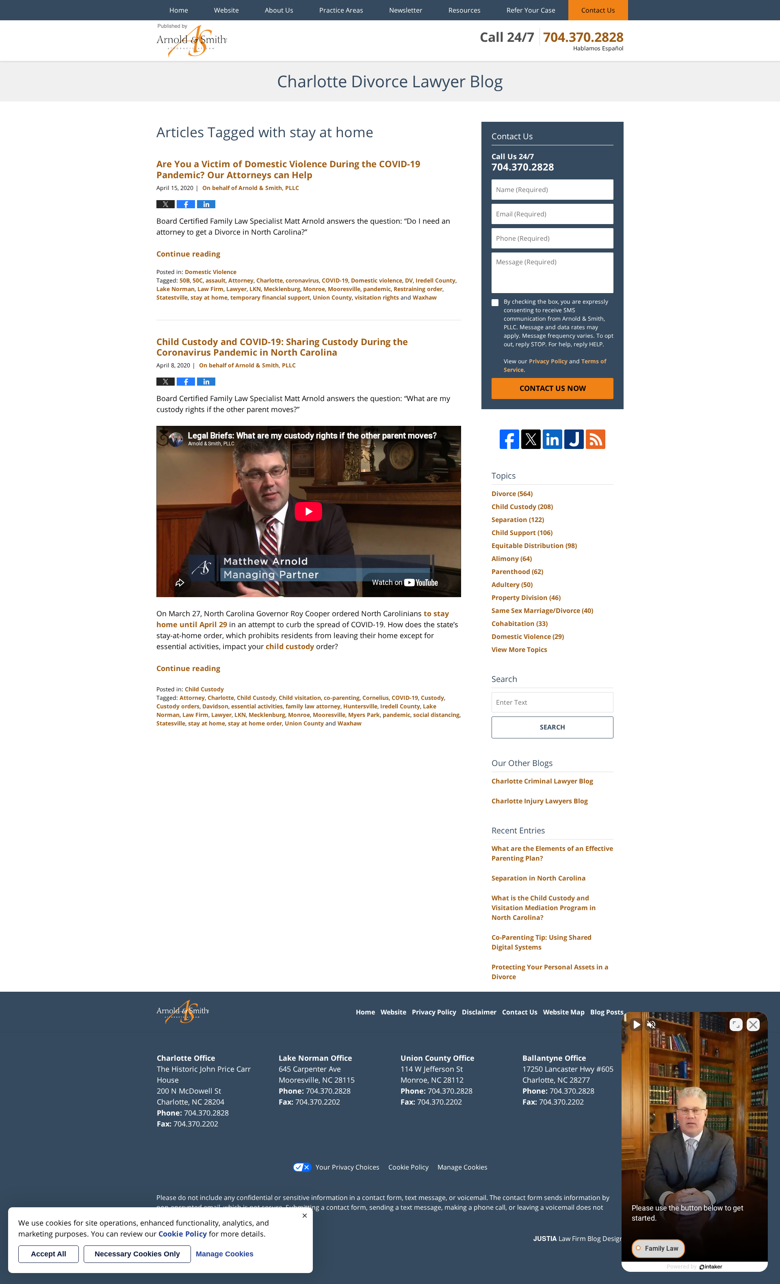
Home (178, 10)
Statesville (170, 723)
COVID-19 (335, 280)
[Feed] (595, 439)
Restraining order (418, 289)
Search (552, 727)
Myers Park (364, 715)
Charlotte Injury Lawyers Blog (540, 800)
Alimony (512, 558)
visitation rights (377, 297)
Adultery (512, 584)
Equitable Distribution (534, 545)
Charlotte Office (186, 1058)
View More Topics (519, 649)
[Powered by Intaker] (711, 1267)
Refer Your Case (531, 10)
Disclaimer (479, 1012)
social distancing (436, 715)
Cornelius (375, 697)
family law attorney (313, 706)
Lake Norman (175, 289)
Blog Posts (607, 1012)
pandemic (377, 289)
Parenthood (517, 571)
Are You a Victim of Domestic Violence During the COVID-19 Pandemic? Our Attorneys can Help (288, 169)
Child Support (522, 532)
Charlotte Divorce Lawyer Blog (191, 40)
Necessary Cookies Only (137, 1254)
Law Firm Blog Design (578, 1238)
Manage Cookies (463, 1167)
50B (185, 280)
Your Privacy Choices (347, 1167)
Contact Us (598, 10)
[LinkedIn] (552, 439)
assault (215, 280)
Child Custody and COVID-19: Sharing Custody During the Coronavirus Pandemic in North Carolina (282, 346)
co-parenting (342, 697)
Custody (432, 697)
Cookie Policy (408, 1167)
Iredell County (435, 280)
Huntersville (360, 706)
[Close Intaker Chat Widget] (753, 1024)
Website (226, 10)
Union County (332, 297)
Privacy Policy (548, 361)
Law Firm (210, 289)
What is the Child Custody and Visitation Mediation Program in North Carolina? (544, 907)
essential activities (257, 706)
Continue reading (188, 254)
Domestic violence (376, 280)
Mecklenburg (282, 289)
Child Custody (204, 689)
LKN (255, 289)
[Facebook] (509, 439)
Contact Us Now (553, 388)
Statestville (172, 297)
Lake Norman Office (315, 1058)
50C (198, 280)
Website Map (564, 1012)
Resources (464, 10)
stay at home (209, 297)
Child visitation (300, 697)
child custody (290, 646)
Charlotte (269, 280)
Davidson (215, 706)
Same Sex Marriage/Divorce (542, 610)
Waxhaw (425, 297)
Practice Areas (341, 10)
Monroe (314, 289)
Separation (518, 519)
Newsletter (405, 10)
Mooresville (344, 289)
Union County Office (437, 1058)
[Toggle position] (736, 1024)
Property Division (526, 597)
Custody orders (177, 706)
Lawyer (236, 289)
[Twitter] (531, 439)
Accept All (48, 1254)
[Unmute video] (636, 1024)
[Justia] (574, 439)
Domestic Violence (210, 272)
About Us (279, 10)
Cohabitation (520, 623)
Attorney (241, 280)
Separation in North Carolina (539, 878)
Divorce (512, 493)
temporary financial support (270, 297)
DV (409, 280)
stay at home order (255, 723)
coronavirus (302, 280)
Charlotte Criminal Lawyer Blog (542, 781)
